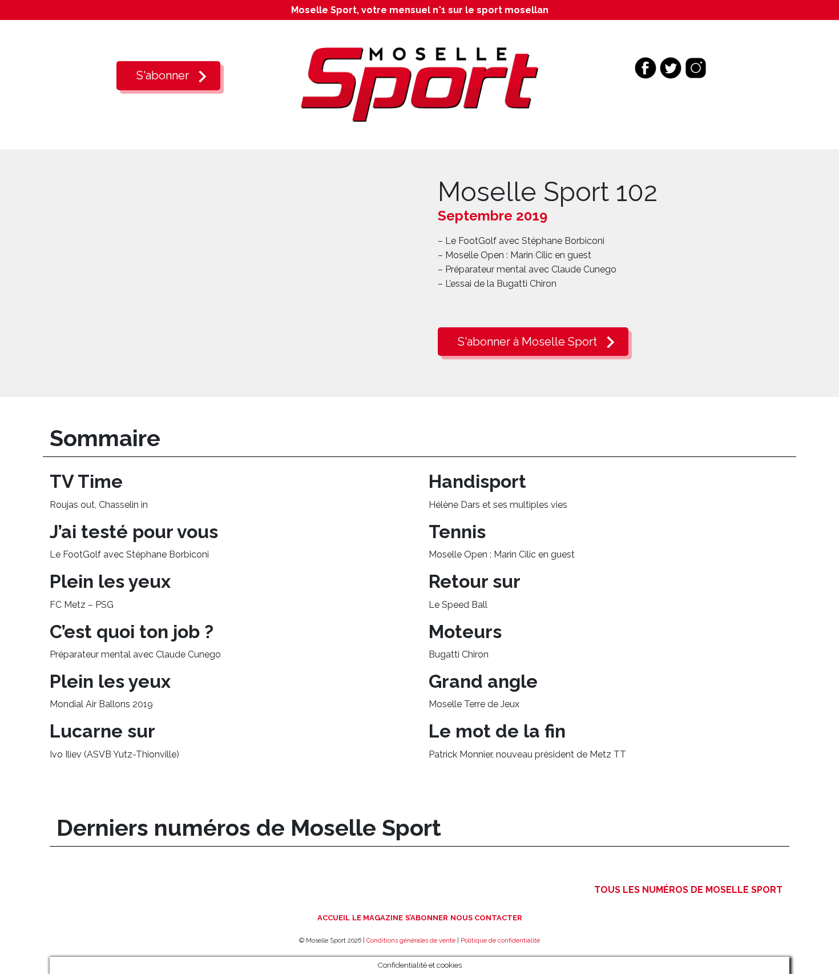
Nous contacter (486, 917)
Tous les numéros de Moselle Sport (688, 889)
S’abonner (426, 917)
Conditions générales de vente (410, 940)
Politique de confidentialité (500, 940)
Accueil (333, 917)
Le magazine (377, 917)
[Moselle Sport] (419, 83)
